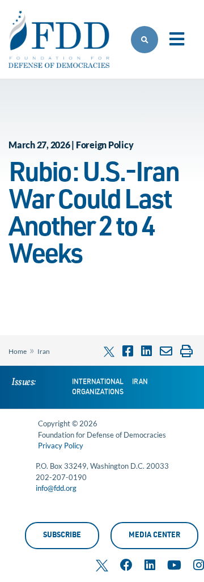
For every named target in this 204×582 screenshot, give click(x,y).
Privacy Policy (60, 445)
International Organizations (98, 387)
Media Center (154, 536)
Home (17, 351)
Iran (43, 351)
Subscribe (62, 536)
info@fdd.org (56, 488)
